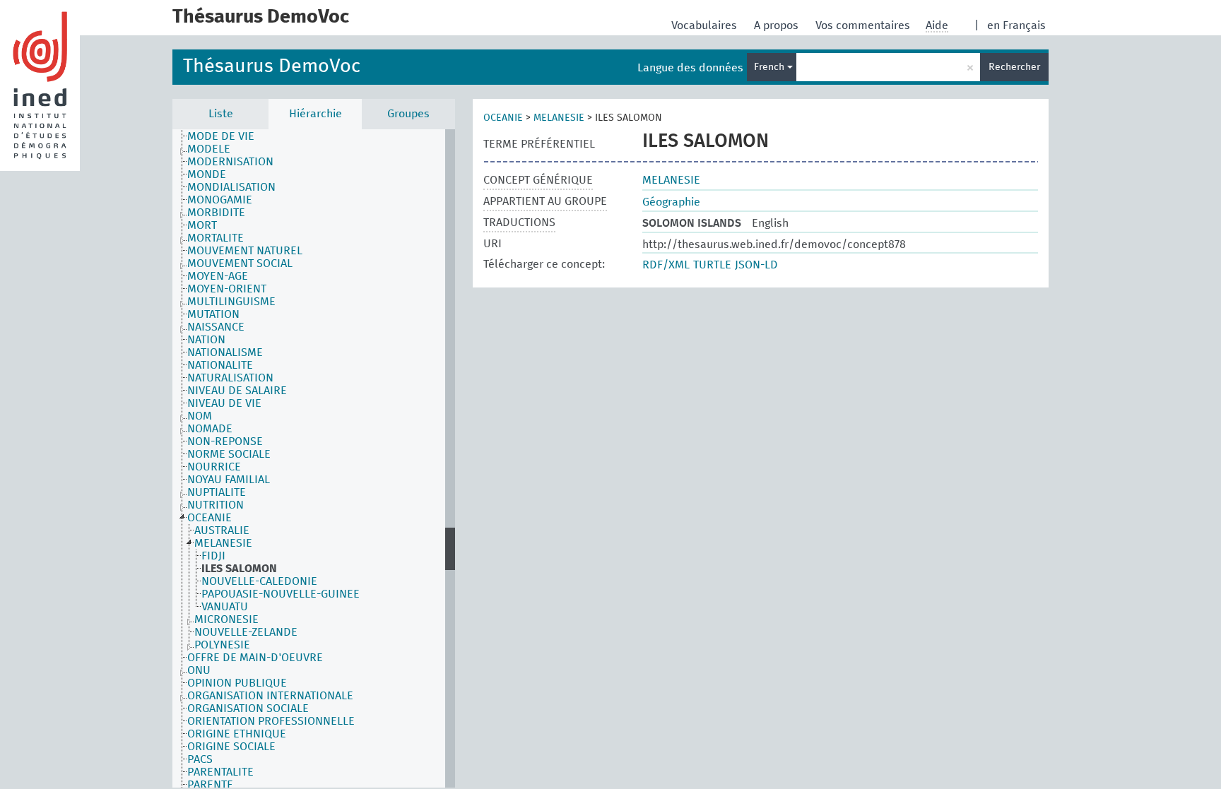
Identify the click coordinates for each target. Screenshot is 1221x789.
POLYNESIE (222, 645)
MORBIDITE (216, 212)
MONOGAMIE (219, 200)
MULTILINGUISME (231, 301)
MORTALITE (215, 238)
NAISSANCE (215, 327)
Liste (220, 113)
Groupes (408, 113)
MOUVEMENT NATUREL (244, 250)
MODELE (208, 149)
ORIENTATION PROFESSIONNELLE (271, 721)
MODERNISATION (230, 161)
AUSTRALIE (221, 530)
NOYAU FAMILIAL (228, 479)
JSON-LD (756, 265)
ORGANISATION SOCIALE (248, 708)
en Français (1016, 25)
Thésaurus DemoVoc (271, 66)
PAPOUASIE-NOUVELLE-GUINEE (280, 594)
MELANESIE (223, 543)
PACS (200, 759)
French (770, 67)
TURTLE (712, 265)
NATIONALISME (225, 352)
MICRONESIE (226, 619)
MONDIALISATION (231, 187)
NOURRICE (214, 467)
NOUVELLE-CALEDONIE (259, 581)
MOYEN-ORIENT (226, 289)
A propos (777, 25)
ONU (199, 670)
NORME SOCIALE (229, 454)
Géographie (671, 202)
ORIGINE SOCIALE (231, 746)
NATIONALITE (220, 365)
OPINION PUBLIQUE (237, 683)
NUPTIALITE (216, 492)
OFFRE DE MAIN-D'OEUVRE (255, 657)
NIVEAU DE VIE (224, 403)
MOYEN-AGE (217, 276)
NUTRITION (215, 505)
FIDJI (213, 556)
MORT (202, 225)
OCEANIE (209, 517)
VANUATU (224, 606)
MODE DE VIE (220, 136)
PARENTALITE (220, 772)
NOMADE (209, 428)
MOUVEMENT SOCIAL (240, 263)
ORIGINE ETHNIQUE (236, 734)
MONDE (206, 174)
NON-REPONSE (225, 441)
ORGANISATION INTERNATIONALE (270, 695)
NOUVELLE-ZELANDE (245, 632)
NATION (206, 339)
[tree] (313, 458)
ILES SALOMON (239, 568)
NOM (199, 416)
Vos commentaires (864, 25)
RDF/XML (666, 265)
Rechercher (1014, 67)
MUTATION (213, 314)
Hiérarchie (315, 113)
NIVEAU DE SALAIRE (237, 390)
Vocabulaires (705, 25)
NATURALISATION (230, 378)
